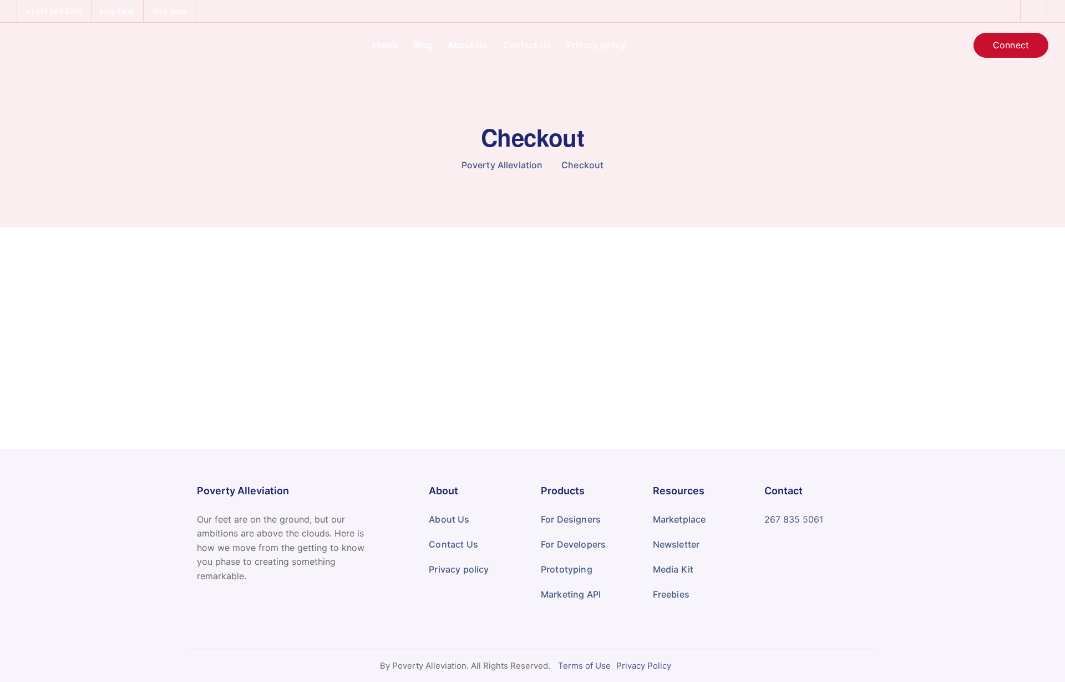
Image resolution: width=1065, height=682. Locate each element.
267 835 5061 (793, 519)
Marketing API (571, 594)
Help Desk (117, 11)
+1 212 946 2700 (54, 11)
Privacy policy (596, 45)
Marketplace (679, 519)
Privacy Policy (643, 665)
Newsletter (676, 544)
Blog (422, 45)
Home (385, 45)
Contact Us (527, 45)
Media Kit (673, 569)
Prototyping (566, 569)
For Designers (571, 519)
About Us (468, 45)
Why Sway (169, 11)
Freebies (671, 594)
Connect (1011, 45)
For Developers (573, 544)
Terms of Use (584, 665)
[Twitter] (1034, 11)
